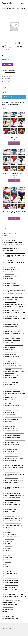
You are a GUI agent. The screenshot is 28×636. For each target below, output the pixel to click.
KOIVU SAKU (7, 548)
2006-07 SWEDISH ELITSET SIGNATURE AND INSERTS (15, 592)
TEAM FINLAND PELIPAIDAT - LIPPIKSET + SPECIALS (13, 242)
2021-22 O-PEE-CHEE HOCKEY (11, 451)
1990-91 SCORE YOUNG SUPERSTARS (12, 507)
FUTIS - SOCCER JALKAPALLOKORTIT (10, 604)
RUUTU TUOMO (8, 562)
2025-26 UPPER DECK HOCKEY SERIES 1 (12, 287)
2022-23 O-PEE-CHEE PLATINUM (11, 414)
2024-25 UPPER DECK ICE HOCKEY (11, 324)
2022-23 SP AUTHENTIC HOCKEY (11, 419)
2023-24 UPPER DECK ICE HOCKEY (11, 382)
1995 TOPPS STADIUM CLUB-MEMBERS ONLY (14, 497)
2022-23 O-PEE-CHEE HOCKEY (11, 412)
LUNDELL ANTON (8, 557)
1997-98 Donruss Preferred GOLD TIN (12, 493)
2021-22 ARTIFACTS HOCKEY (10, 446)
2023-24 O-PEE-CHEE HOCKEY (11, 397)
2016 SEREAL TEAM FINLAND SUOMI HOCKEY (14, 467)
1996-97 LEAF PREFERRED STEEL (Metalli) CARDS (14, 495)
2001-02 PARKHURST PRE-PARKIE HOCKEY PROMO (15, 480)
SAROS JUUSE (7, 564)
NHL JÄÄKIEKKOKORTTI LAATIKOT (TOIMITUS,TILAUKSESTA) (12, 259)
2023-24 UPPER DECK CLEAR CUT (11, 336)
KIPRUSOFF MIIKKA (8, 546)
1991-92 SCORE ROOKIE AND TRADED (12, 500)
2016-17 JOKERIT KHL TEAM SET (11, 582)
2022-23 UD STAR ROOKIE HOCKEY (12, 442)
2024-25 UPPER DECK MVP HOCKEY (12, 356)
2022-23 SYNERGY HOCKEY (10, 424)
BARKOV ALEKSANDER (9, 539)
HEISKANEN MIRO (8, 541)
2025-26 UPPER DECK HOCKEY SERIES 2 (12, 285)
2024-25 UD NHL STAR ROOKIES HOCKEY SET (14, 345)
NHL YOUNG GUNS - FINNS (10, 575)
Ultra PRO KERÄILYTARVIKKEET (9, 613)
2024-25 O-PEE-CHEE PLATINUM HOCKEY (13, 331)
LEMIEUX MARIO (8, 532)
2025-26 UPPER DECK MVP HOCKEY (12, 310)
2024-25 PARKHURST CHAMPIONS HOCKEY (13, 329)
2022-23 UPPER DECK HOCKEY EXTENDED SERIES (14, 433)
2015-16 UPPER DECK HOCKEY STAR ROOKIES (14, 469)
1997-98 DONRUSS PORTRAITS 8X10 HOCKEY (14, 491)
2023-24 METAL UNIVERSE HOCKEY (12, 375)
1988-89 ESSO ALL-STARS (10, 511)
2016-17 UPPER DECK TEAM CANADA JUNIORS (14, 465)
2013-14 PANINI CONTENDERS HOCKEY (12, 472)
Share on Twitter (8, 76)
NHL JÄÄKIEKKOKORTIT (11, 8)
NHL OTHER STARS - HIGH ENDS (11, 536)
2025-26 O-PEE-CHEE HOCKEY (11, 299)
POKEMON (5, 611)
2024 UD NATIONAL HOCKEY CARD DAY (12, 358)
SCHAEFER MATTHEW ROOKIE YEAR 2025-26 (13, 525)
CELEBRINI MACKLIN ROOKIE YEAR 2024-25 (13, 518)
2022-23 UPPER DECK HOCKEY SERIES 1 (12, 437)
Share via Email (7, 82)
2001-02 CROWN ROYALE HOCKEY (11, 478)
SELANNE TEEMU (8, 566)
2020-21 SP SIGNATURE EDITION (11, 460)
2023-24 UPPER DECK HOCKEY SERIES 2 (12, 389)
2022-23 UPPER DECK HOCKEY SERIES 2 (12, 435)
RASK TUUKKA (7, 559)
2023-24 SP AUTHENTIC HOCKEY (11, 377)
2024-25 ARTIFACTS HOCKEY (10, 354)
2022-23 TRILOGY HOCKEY (10, 426)
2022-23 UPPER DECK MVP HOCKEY (12, 444)
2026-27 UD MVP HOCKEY (10, 267)
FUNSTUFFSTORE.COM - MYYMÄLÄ (10, 233)
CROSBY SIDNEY (8, 527)
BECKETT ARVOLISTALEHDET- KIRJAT (10, 618)
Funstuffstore (8, 3)
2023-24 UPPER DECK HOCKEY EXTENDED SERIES (14, 386)
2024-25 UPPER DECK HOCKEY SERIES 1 (12, 340)
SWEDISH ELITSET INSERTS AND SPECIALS (13, 589)
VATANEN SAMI (8, 571)
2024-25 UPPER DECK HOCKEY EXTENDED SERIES (14, 333)
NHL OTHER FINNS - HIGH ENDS (11, 573)
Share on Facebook (8, 78)
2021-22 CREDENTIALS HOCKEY (11, 449)
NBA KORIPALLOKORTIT (8, 607)
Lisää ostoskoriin (7, 64)
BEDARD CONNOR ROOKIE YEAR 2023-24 (13, 516)
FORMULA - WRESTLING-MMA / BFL (10, 240)
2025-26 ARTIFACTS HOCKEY (10, 302)
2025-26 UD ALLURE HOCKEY (10, 283)
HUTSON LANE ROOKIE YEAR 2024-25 (12, 520)
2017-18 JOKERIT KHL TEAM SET (11, 580)
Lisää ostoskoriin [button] (14, 143)
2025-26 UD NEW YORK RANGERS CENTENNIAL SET (15, 297)
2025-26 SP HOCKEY (9, 278)
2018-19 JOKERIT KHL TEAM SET (11, 578)
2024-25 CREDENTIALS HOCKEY (11, 326)
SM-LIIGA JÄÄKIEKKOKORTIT (9, 602)
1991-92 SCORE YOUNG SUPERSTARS (12, 504)
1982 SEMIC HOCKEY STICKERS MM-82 (12, 600)
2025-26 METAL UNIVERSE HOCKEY (12, 276)
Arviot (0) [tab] (4, 87)
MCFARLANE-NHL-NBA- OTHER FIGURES (11, 248)
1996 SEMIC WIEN (8, 513)
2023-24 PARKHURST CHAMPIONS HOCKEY (13, 365)
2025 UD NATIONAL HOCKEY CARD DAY (12, 316)
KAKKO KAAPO (8, 543)
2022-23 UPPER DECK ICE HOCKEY (11, 430)
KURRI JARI (7, 552)
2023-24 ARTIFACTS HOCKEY (10, 399)
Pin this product (7, 80)
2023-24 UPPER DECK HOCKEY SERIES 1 (12, 391)
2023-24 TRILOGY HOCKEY (10, 384)
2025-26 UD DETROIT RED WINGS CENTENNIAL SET (15, 304)
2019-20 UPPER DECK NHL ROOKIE (11, 463)
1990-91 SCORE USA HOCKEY (10, 509)
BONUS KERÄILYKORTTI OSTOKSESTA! (11, 238)
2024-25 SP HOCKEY (9, 349)
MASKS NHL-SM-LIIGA (9, 264)
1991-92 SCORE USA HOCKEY (10, 502)
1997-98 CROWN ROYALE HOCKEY (11, 485)
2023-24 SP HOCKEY (9, 380)
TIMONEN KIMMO (8, 569)
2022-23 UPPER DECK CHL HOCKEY (11, 428)
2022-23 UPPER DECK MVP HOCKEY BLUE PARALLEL (15, 440)
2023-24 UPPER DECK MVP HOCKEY (12, 405)
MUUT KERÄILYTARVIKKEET (8, 616)
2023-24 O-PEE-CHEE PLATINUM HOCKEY (13, 363)
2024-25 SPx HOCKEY (9, 342)
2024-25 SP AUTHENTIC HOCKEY (11, 322)
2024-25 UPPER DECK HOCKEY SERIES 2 (12, 338)
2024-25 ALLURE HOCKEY (10, 347)
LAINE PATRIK (7, 555)
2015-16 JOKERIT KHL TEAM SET (11, 585)
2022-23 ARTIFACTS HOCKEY (10, 407)
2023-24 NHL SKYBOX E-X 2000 (11, 361)
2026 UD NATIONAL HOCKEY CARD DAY (12, 281)
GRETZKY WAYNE (8, 530)
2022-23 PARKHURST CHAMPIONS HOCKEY (13, 417)
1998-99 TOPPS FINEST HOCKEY (11, 482)
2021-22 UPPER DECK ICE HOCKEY (11, 456)
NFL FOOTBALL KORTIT (8, 609)
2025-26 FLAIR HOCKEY (9, 274)
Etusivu (4, 8)
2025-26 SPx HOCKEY (9, 271)
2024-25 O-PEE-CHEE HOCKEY (11, 352)
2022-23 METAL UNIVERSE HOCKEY (12, 410)
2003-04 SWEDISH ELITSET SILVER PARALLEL (14, 594)
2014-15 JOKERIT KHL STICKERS (11, 587)
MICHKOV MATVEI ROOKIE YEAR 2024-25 (13, 523)
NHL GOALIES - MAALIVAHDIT (11, 534)
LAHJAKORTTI (6, 235)
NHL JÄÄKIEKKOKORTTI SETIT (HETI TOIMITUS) (14, 262)
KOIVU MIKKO (7, 550)
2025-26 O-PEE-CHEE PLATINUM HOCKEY (13, 269)
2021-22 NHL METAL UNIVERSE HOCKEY (12, 453)
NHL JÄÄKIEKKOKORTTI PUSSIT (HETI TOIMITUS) (15, 253)
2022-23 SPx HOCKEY (9, 421)
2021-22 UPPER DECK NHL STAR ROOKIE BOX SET (15, 458)
